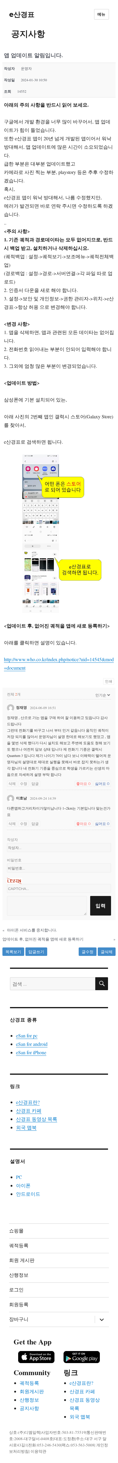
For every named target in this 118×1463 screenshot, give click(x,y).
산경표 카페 (28, 1110)
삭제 (12, 783)
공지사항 (29, 1408)
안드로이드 (28, 1194)
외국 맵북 (26, 1127)
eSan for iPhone (31, 1052)
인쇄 (108, 681)
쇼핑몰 (16, 1231)
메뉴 (101, 14)
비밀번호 (14, 859)
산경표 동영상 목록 (36, 1119)
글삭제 (107, 951)
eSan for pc (27, 1035)
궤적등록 (18, 1245)
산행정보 (18, 1275)
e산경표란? (28, 1102)
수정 (23, 783)
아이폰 (23, 1185)
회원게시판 (32, 1391)
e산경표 (21, 14)
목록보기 (13, 951)
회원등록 (18, 1304)
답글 (35, 783)
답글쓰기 (36, 951)
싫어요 (102, 783)
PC (19, 1177)
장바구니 (18, 1319)
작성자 (12, 839)
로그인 (16, 1290)
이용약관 (38, 1451)
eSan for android (32, 1044)
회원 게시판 (21, 1260)
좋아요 (83, 783)
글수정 (87, 951)
